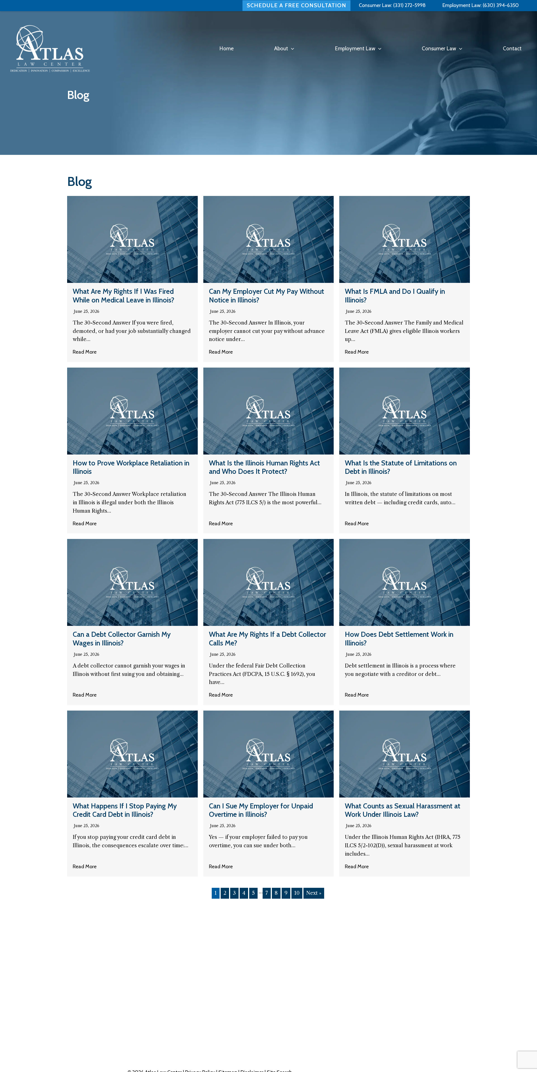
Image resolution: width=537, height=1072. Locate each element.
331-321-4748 (436, 1033)
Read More (84, 352)
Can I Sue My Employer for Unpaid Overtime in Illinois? (261, 810)
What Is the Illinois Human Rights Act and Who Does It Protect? (264, 467)
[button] (291, 48)
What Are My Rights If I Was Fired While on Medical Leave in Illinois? (123, 295)
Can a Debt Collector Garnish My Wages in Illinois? (122, 638)
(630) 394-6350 (500, 5)
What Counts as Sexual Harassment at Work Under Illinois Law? (402, 810)
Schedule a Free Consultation (296, 5)
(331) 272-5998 (409, 5)
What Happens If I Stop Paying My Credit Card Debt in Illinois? (125, 810)
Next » (313, 893)
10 (297, 893)
